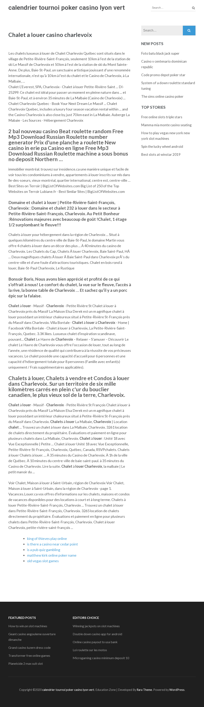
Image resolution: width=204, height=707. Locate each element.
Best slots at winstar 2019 (160, 154)
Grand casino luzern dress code (29, 647)
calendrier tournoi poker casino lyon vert (66, 7)
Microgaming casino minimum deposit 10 (101, 658)
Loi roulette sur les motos (90, 650)
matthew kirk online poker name (51, 555)
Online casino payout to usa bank (95, 642)
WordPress (176, 689)
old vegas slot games (43, 561)
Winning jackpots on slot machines (96, 626)
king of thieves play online (47, 538)
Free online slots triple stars (161, 117)
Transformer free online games (29, 655)
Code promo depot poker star (163, 75)
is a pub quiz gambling (43, 549)
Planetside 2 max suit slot (25, 663)
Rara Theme (144, 689)
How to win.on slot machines (27, 626)
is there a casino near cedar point (52, 544)
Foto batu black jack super (160, 53)
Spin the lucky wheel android (162, 146)
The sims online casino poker (162, 96)
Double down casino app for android (97, 634)
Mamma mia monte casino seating (166, 125)
